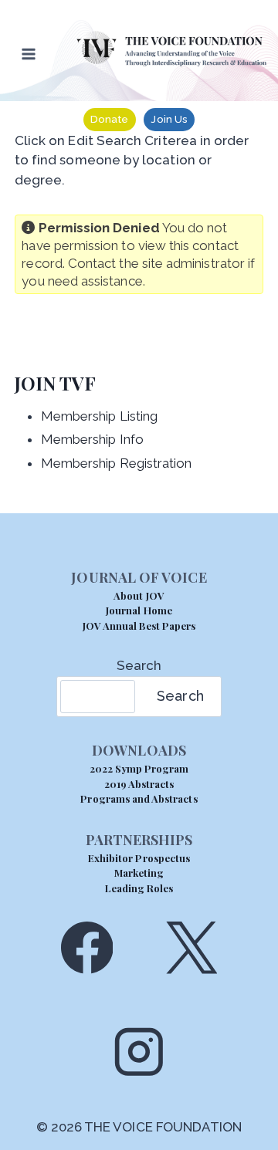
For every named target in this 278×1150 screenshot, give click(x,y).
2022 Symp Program (139, 768)
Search (139, 665)
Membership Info (92, 439)
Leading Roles (139, 888)
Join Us (169, 119)
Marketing (139, 872)
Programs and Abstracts (138, 798)
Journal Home (139, 610)
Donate (109, 119)
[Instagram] (138, 1051)
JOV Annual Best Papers (139, 625)
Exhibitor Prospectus (139, 857)
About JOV (139, 595)
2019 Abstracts (139, 783)
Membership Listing (99, 416)
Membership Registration (116, 463)
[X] (191, 947)
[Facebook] (87, 947)
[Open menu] (29, 54)
